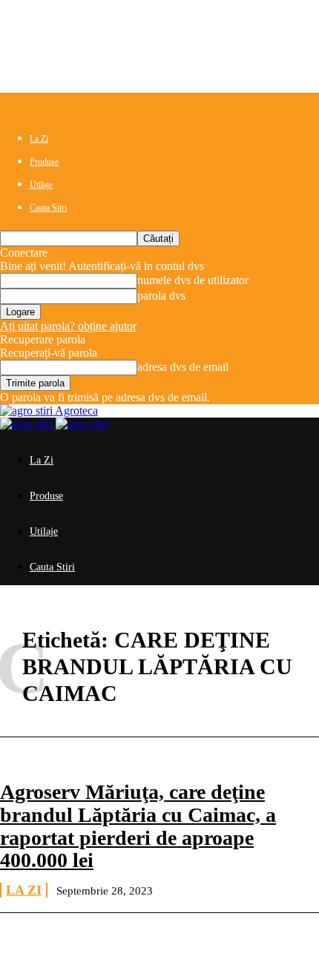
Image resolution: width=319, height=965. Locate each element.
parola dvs (161, 295)
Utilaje (41, 185)
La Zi (39, 139)
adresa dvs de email (182, 366)
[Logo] (28, 424)
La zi (24, 890)
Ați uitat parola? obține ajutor (68, 326)
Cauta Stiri (48, 207)
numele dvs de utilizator (193, 280)
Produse (44, 162)
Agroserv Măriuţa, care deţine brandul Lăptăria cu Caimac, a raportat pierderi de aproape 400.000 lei (138, 826)
